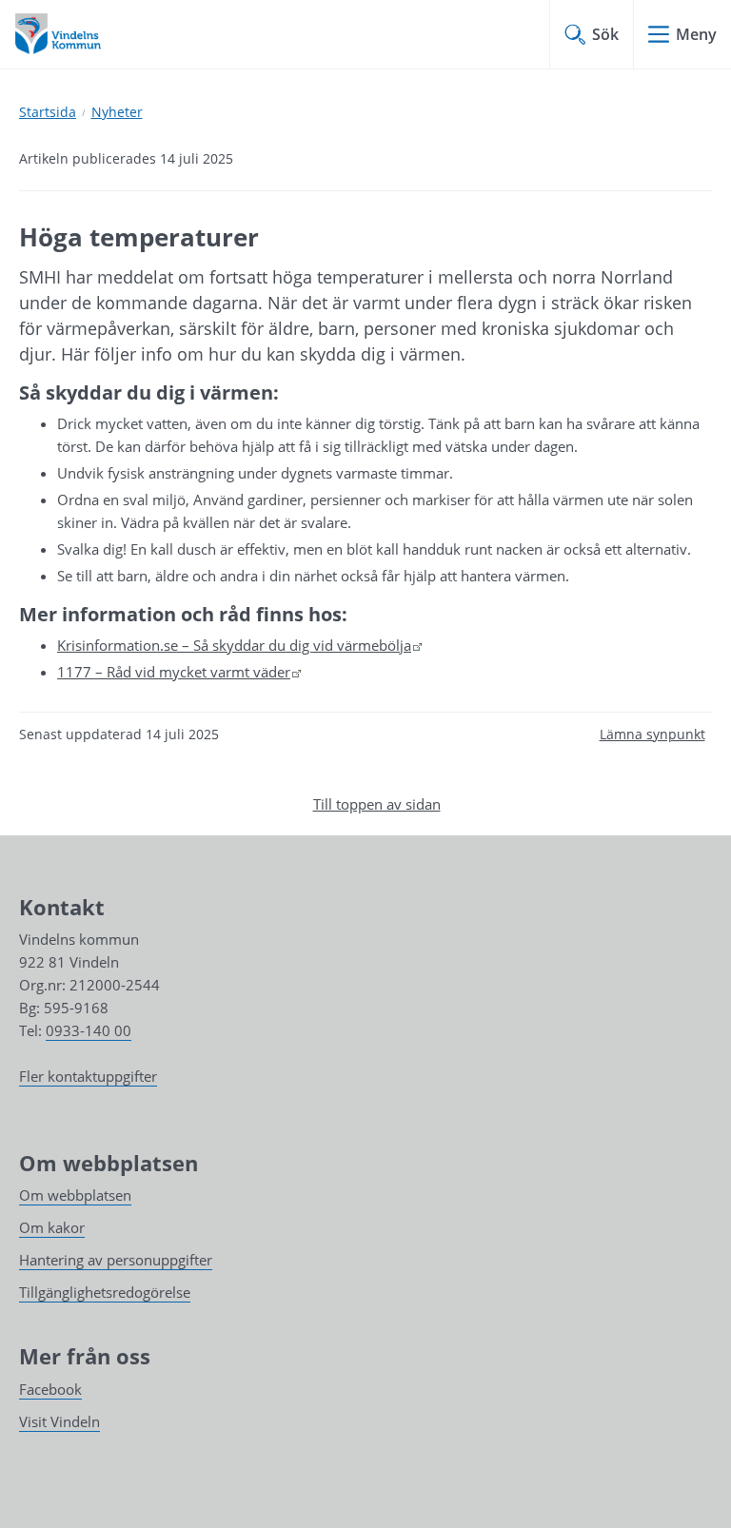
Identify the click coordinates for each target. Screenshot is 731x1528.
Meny (696, 34)
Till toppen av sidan (377, 803)
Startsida (47, 112)
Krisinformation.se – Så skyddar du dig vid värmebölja (240, 645)
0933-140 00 (88, 1030)
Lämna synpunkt (652, 734)
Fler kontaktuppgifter (88, 1076)
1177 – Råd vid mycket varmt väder (179, 671)
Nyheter (117, 112)
